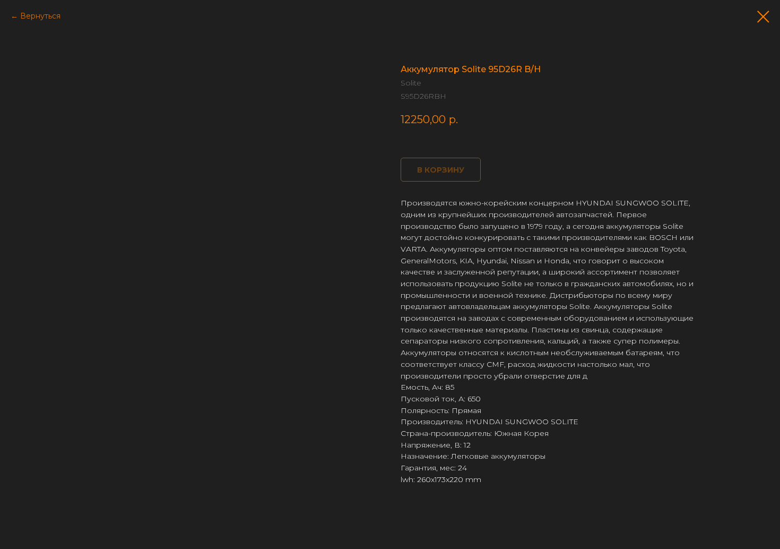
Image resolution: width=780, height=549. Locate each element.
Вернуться (40, 16)
